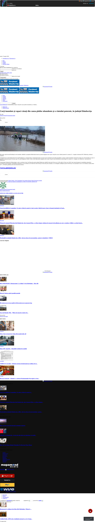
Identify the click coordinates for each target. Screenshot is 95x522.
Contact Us (5, 498)
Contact (4, 63)
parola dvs (14, 70)
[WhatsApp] (26, 122)
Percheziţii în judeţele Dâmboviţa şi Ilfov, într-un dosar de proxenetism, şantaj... (21, 412)
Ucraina (1, 376)
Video (4, 99)
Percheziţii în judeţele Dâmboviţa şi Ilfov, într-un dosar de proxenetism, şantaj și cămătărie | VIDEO (26, 238)
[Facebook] (12, 122)
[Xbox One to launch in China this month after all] (7, 330)
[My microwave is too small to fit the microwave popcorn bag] (3, 300)
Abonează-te (88, 519)
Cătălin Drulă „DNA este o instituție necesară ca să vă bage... (16, 519)
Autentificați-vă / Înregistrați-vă (9, 58)
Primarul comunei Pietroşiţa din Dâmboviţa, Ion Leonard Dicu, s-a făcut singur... (21, 402)
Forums (4, 61)
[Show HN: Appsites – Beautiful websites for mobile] (7, 345)
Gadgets (4, 97)
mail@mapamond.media (11, 491)
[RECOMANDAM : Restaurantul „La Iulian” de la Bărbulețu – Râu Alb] (3, 281)
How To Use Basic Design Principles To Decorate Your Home (16, 445)
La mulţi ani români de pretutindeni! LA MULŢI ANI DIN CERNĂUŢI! (22, 181)
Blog (4, 60)
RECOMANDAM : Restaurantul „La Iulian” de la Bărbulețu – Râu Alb (19, 283)
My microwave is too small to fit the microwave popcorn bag (16, 303)
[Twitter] (17, 122)
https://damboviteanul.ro (5, 190)
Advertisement (6, 497)
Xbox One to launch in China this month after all (13, 334)
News (4, 95)
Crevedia (2, 361)
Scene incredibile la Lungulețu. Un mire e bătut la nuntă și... (16, 392)
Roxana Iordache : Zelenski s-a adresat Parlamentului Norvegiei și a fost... (19, 378)
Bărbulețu (2, 205)
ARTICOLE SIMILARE (5, 193)
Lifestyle (4, 98)
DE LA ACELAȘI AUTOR (17, 193)
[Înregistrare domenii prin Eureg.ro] (31, 500)
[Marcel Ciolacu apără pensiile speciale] (3, 290)
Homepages (5, 101)
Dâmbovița (5, 104)
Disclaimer (5, 494)
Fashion (4, 96)
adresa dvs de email (16, 76)
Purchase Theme (6, 64)
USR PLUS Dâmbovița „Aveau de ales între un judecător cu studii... (18, 435)
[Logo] (10, 93)
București (2, 220)
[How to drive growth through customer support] (3, 423)
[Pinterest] (22, 122)
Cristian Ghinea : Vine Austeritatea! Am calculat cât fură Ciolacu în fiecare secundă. (25, 180)
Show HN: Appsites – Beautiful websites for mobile (13, 348)
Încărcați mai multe (4, 316)
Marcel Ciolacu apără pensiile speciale (10, 293)
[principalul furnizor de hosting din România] (21, 500)
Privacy (4, 496)
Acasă (1, 104)
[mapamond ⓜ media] (47, 86)
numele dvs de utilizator (17, 68)
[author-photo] (3, 188)
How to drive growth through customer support (12, 425)
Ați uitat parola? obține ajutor (6, 72)
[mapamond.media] (7, 486)
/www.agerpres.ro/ (8, 168)
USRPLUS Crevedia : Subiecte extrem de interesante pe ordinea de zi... (18, 363)
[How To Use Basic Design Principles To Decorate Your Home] (3, 442)
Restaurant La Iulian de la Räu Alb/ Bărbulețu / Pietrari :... (15, 509)
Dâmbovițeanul (6, 108)
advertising (7, 469)
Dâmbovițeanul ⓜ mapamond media (7, 115)
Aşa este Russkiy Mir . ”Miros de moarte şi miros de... (14, 312)
